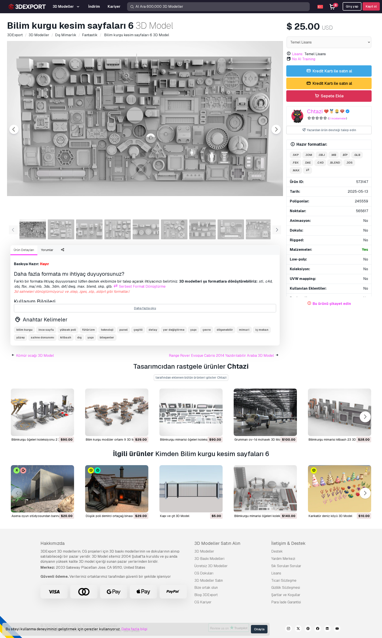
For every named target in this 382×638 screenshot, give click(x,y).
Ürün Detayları (24, 250)
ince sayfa (46, 330)
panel (123, 330)
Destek (277, 551)
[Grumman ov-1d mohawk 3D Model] (265, 412)
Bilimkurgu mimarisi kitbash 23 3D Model (337, 440)
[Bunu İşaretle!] (68, 430)
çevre (206, 330)
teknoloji (107, 330)
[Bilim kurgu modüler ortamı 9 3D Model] (116, 412)
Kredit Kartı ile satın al (331, 71)
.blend (335, 162)
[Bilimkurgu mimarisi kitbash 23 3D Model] (339, 412)
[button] (365, 417)
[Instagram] (288, 629)
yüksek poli (68, 330)
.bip (345, 155)
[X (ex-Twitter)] (298, 629)
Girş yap (352, 6)
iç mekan (261, 330)
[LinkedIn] (327, 629)
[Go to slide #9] (259, 229)
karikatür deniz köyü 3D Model (330, 516)
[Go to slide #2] (61, 229)
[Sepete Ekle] (59, 430)
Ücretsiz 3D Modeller (211, 566)
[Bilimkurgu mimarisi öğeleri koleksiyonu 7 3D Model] (265, 489)
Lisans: (298, 54)
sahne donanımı (42, 337)
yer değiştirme (173, 330)
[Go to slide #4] (117, 229)
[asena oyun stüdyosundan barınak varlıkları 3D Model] (42, 489)
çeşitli (138, 330)
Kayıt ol (371, 6)
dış (79, 337)
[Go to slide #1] (32, 229)
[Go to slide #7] (202, 229)
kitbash (65, 337)
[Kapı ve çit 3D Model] (191, 489)
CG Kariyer (203, 602)
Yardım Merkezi (283, 558)
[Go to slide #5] (146, 229)
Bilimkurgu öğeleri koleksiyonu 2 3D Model (41, 440)
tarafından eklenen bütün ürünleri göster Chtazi (191, 377)
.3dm (308, 155)
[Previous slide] (14, 129)
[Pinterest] (308, 629)
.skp (295, 155)
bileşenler (107, 337)
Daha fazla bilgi (134, 629)
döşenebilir (225, 330)
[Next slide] (276, 129)
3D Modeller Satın (208, 580)
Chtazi (315, 111)
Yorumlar (47, 250)
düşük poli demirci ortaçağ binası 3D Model (116, 516)
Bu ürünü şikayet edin (332, 303)
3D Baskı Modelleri (209, 558)
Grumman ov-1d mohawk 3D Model (259, 440)
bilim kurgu (24, 330)
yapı (193, 330)
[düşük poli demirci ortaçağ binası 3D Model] (116, 489)
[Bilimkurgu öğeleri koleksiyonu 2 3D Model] (42, 412)
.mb (333, 155)
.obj (321, 155)
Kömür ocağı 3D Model (35, 355)
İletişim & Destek (288, 543)
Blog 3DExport (206, 595)
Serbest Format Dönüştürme (142, 286)
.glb (357, 155)
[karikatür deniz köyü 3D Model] (339, 489)
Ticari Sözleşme (283, 580)
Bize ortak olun (206, 587)
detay (153, 330)
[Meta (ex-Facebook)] (317, 629)
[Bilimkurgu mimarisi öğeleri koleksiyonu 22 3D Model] (191, 412)
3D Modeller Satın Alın (217, 543)
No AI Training (303, 59)
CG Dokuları (203, 573)
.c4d (320, 162)
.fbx (295, 162)
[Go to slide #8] (231, 229)
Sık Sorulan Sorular (286, 566)
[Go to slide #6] (174, 229)
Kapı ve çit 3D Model (174, 516)
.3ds (349, 162)
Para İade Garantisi (286, 602)
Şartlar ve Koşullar (285, 595)
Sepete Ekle (332, 95)
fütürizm (88, 330)
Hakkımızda (52, 543)
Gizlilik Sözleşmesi (285, 587)
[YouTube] (337, 629)
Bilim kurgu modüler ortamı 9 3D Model (113, 440)
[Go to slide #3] (89, 229)
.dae (308, 162)
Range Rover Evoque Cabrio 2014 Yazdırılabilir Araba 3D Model (221, 355)
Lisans (276, 573)
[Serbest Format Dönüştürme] (307, 170)
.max (296, 170)
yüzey (20, 337)
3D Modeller (204, 551)
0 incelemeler (337, 118)
